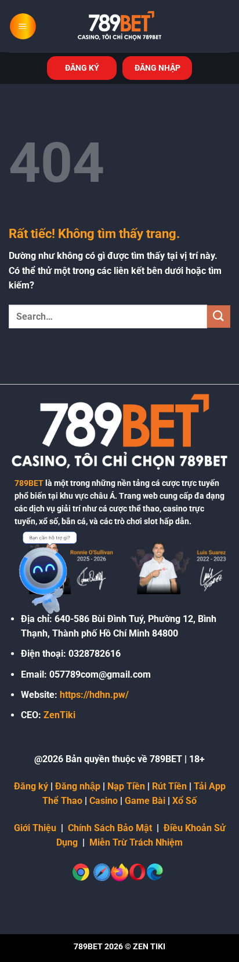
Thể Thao (62, 800)
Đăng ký (31, 786)
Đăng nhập (77, 786)
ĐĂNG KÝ (82, 67)
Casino (103, 800)
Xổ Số (184, 800)
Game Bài (145, 800)
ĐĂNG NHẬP (157, 67)
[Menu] (23, 26)
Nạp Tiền (126, 786)
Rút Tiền (169, 786)
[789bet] (119, 26)
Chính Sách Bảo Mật (110, 827)
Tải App (210, 786)
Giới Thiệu (35, 827)
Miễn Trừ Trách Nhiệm (136, 842)
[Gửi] (218, 316)
